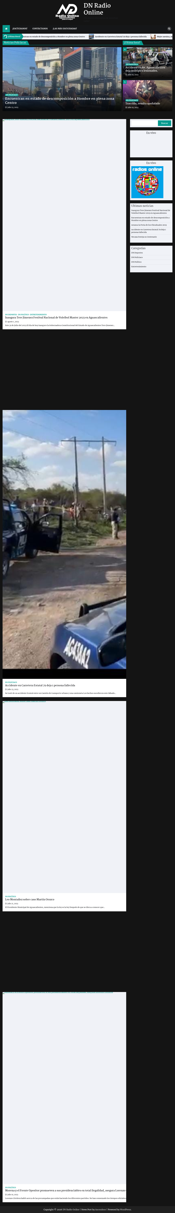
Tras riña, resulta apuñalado (142, 71)
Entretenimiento (38, 315)
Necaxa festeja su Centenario (144, 237)
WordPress (125, 1209)
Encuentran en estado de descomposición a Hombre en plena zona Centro (59, 101)
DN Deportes (11, 315)
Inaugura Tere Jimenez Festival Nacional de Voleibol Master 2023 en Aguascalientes (56, 317)
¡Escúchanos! (19, 28)
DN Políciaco (12, 95)
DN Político (23, 315)
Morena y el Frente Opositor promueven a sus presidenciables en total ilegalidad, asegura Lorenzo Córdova (70, 1190)
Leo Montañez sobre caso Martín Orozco (29, 899)
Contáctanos (40, 28)
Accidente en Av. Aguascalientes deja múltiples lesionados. (122, 36)
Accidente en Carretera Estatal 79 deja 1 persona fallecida (40, 685)
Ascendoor (100, 1209)
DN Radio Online (97, 9)
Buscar (164, 123)
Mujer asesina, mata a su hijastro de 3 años (66, 36)
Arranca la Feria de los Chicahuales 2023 (149, 225)
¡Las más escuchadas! (65, 28)
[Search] (169, 29)
